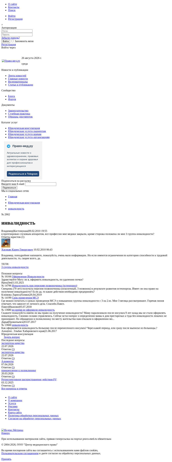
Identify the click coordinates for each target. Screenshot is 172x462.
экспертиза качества (12, 343)
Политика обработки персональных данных (33, 415)
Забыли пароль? (10, 37)
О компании (15, 400)
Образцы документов (20, 116)
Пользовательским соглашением (19, 453)
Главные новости (18, 78)
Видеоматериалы (18, 81)
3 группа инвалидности (15, 267)
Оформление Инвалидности (28, 276)
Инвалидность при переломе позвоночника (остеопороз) (44, 285)
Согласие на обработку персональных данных (34, 418)
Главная (12, 196)
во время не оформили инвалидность (33, 309)
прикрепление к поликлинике (18, 370)
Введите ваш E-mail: (13, 184)
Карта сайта (15, 412)
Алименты (7, 361)
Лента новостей (17, 75)
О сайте (12, 4)
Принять (6, 459)
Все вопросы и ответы (14, 388)
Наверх (5, 433)
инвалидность (16, 208)
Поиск (11, 10)
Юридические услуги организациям (29, 137)
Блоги (11, 96)
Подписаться (9, 187)
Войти (11, 15)
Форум (12, 99)
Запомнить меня (23, 41)
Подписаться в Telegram (23, 173)
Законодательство (18, 110)
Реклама (12, 406)
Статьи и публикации (20, 84)
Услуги (12, 403)
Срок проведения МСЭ (25, 297)
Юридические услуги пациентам (27, 131)
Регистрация (15, 18)
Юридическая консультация (24, 128)
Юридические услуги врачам (24, 134)
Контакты (13, 7)
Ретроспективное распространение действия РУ (29, 379)
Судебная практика (19, 113)
